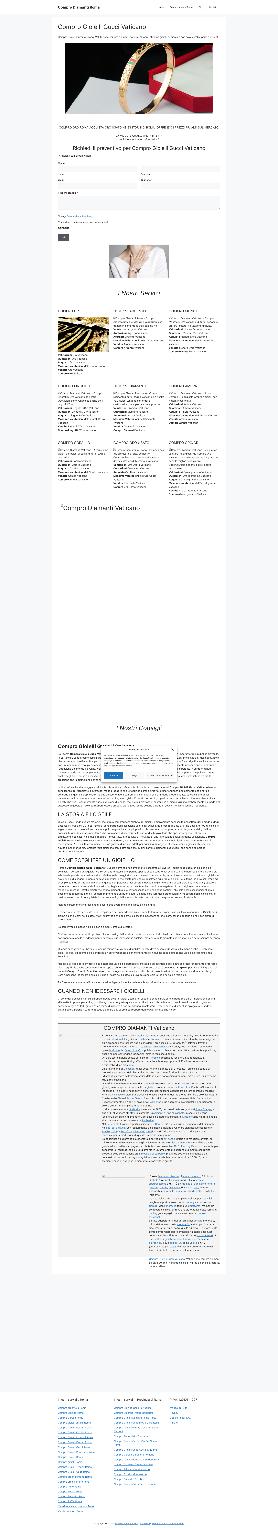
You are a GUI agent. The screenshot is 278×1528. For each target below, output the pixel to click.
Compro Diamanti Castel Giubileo (133, 1464)
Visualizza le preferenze (160, 775)
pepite (152, 1213)
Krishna (143, 1039)
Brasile (106, 1131)
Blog (201, 7)
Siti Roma (145, 1523)
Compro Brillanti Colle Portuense (133, 1407)
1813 (176, 1146)
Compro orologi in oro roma (73, 1481)
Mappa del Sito (178, 1407)
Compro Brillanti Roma (71, 1412)
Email (61, 179)
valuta (193, 1242)
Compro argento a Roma (72, 1407)
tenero (211, 1183)
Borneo (159, 1124)
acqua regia (189, 1202)
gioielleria (170, 1239)
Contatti (213, 7)
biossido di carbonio (153, 1153)
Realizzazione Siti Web (126, 1523)
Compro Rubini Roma (70, 1491)
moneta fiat (183, 1224)
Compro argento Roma (181, 7)
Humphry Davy (188, 1146)
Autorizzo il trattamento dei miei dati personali (84, 222)
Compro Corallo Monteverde (130, 1474)
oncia (173, 1246)
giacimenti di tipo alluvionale (167, 1113)
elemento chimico (168, 1176)
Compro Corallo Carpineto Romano (134, 1454)
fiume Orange (203, 1109)
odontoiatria (184, 1239)
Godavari (155, 1039)
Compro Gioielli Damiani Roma (75, 1437)
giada (150, 1087)
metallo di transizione (194, 1183)
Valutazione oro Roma (70, 1511)
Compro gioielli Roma (70, 1462)
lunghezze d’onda (185, 1191)
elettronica (155, 1242)
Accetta (113, 775)
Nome (61, 174)
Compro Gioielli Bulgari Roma (75, 1427)
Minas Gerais (134, 1098)
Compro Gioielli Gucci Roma (74, 1447)
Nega (134, 775)
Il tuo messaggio (68, 192)
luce (213, 1191)
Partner (174, 1422)
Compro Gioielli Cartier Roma (75, 1432)
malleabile (175, 1187)
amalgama (194, 1205)
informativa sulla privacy (80, 216)
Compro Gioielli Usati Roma (74, 1471)
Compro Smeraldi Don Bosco (130, 1479)
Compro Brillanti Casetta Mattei (132, 1469)
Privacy (174, 1412)
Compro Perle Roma (69, 1486)
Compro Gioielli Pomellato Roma (76, 1452)
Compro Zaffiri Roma (70, 1501)
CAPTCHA (64, 228)
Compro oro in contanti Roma (75, 1476)
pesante (153, 1187)
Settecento (113, 1124)
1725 (114, 1131)
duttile (163, 1187)
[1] (186, 1042)
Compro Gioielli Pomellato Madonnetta (136, 1459)
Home (161, 7)
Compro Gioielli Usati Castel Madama (136, 1449)
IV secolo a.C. (133, 1050)
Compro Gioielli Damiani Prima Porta (135, 1417)
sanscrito (146, 1046)
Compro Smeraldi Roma (71, 1496)
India (189, 1035)
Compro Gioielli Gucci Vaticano (167, 1259)
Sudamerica (204, 1098)
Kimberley (188, 1116)
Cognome (146, 174)
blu (202, 1191)
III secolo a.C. (186, 1087)
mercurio (171, 1205)
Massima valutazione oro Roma (76, 1506)
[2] (199, 1227)
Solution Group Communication (168, 1523)
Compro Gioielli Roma (70, 1457)
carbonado (156, 1102)
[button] (172, 749)
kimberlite (148, 1120)
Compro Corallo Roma (70, 1417)
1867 (149, 1131)
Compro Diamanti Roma (79, 7)
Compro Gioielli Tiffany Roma (75, 1466)
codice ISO (176, 1242)
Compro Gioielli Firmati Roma (75, 1442)
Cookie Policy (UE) (180, 1417)
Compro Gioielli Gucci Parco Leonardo (136, 1484)
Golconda (129, 1068)
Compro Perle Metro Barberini (131, 1436)
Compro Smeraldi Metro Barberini (133, 1412)
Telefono (146, 179)
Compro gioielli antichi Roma (74, 1422)
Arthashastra (161, 1046)
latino (173, 1180)
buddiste (114, 1050)
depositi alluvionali (112, 1039)
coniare (198, 1220)
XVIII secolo (117, 1094)
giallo (195, 1187)
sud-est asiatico (115, 1127)
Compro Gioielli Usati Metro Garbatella (136, 1422)
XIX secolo (169, 1138)
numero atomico (191, 1176)
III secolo (155, 1057)
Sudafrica (134, 1109)
